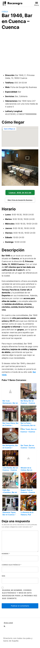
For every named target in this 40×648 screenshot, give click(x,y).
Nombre (6, 553)
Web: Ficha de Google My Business (20, 200)
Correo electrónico (11, 565)
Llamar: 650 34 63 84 (20, 193)
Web (3, 576)
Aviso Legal (8, 623)
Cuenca (5, 11)
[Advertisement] (20, 53)
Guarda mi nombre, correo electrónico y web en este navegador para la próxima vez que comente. (19, 594)
